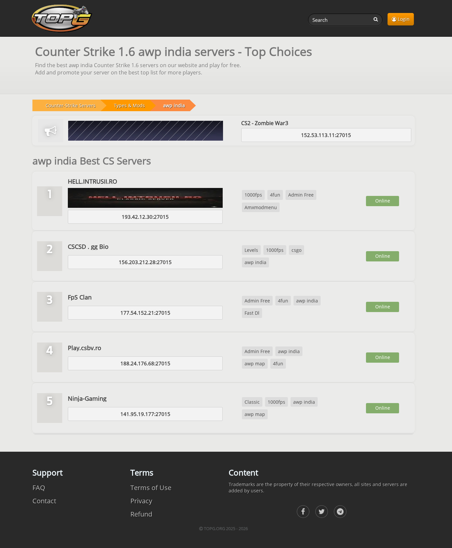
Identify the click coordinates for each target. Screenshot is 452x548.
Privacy (141, 500)
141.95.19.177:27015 (145, 414)
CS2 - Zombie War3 (264, 123)
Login (403, 19)
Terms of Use (150, 487)
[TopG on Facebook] (303, 512)
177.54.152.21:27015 (145, 312)
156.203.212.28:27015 (145, 262)
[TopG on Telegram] (340, 512)
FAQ (38, 487)
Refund (141, 514)
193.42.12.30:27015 (145, 216)
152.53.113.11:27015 (326, 135)
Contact (44, 500)
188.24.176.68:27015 (145, 363)
